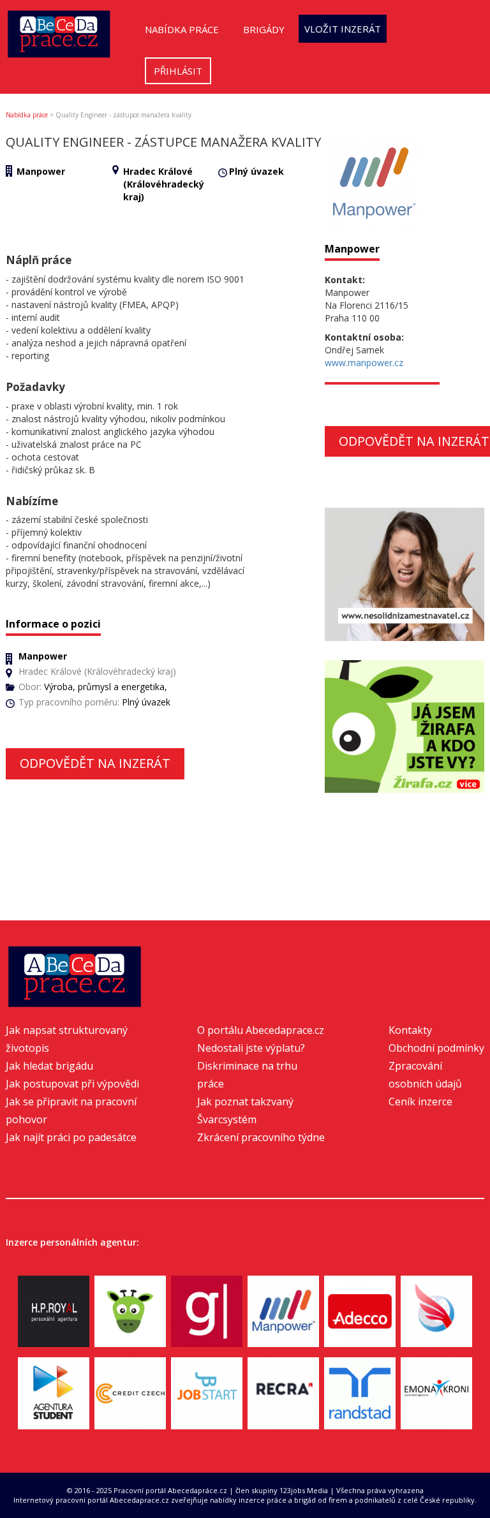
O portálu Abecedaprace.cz (260, 1030)
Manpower (41, 171)
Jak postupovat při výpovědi (72, 1084)
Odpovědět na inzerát (95, 763)
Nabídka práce (182, 29)
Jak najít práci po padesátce (71, 1137)
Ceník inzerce (420, 1101)
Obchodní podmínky (436, 1048)
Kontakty (410, 1030)
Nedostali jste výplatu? (251, 1048)
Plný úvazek (256, 171)
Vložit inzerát (342, 28)
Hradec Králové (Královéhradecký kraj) (163, 184)
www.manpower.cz (364, 363)
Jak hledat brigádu (49, 1066)
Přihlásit (178, 70)
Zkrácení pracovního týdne (261, 1137)
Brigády (264, 29)
